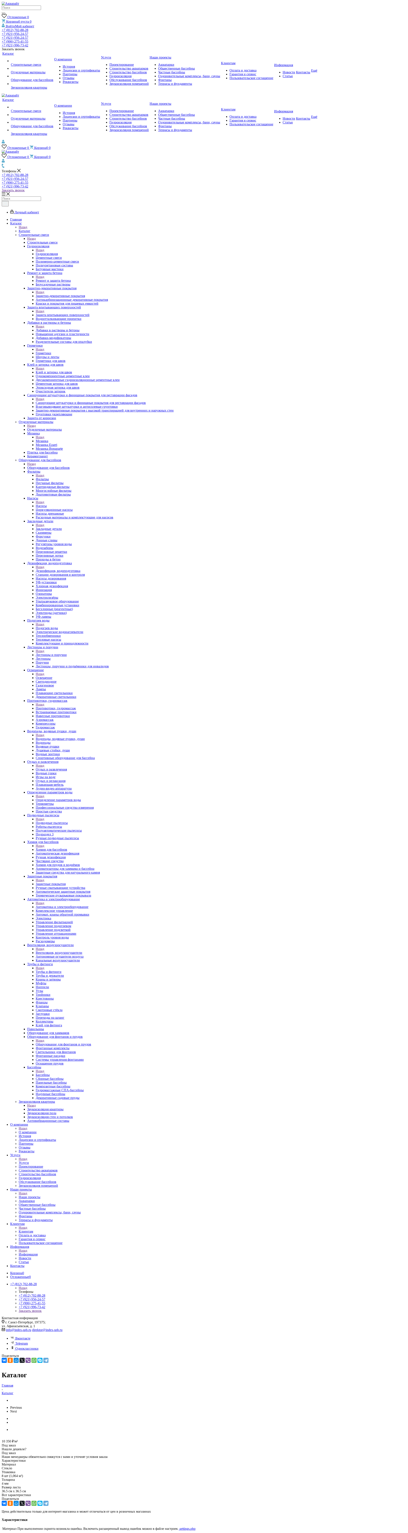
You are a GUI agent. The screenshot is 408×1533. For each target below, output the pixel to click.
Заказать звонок (13, 190)
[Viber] (28, 1360)
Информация (28, 1254)
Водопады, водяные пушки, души (60, 739)
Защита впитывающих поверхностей (62, 315)
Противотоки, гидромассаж (56, 708)
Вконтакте (22, 1338)
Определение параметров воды (58, 800)
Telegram (21, 1343)
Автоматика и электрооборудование (62, 907)
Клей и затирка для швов (54, 372)
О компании (28, 1132)
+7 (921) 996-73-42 (15, 45)
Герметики (43, 353)
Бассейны (43, 1075)
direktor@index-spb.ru (47, 1330)
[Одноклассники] (10, 1360)
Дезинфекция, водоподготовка (58, 571)
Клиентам (26, 1231)
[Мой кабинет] (3, 142)
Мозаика (42, 441)
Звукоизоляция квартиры (45, 1109)
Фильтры (42, 479)
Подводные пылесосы (52, 823)
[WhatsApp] (34, 1360)
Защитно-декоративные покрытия (60, 296)
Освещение (44, 678)
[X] (22, 1360)
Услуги (24, 1162)
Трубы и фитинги (48, 972)
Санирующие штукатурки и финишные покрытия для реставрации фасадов (91, 403)
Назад (23, 227)
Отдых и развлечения (51, 769)
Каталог (24, 231)
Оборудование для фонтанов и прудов (63, 1044)
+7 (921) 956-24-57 (15, 34)
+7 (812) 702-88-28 (15, 30)
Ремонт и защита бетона (53, 280)
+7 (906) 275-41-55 (15, 41)
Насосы (41, 506)
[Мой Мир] (16, 1360)
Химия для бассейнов (51, 849)
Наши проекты (29, 1197)
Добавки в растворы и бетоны (57, 330)
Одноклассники (26, 1348)
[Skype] (39, 1360)
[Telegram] (45, 1360)
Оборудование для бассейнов (48, 467)
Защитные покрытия (51, 884)
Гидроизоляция (47, 254)
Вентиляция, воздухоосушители (59, 952)
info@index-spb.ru (18, 1330)
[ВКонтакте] (4, 1360)
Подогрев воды (47, 628)
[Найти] (3, 13)
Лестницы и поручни (51, 655)
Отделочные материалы (44, 429)
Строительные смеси (42, 242)
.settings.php (187, 1528)
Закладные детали (49, 529)
